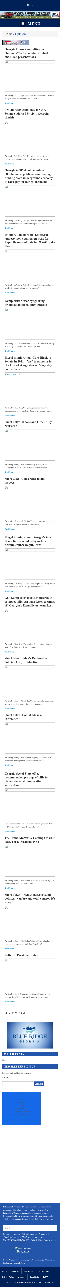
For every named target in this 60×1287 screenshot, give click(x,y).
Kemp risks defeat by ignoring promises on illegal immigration (26, 303)
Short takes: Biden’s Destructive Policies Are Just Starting (26, 660)
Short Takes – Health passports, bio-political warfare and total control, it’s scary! (30, 898)
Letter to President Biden (21, 955)
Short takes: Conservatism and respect (25, 480)
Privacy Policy (8, 1277)
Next (21, 1012)
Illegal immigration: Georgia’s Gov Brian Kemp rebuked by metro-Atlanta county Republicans (28, 541)
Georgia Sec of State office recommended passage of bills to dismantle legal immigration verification (26, 779)
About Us (15, 1271)
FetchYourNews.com (12, 1234)
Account (21, 1277)
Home (8, 34)
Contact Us (28, 1271)
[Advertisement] (30, 1164)
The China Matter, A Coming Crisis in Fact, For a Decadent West (30, 840)
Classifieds (34, 1277)
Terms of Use (43, 1271)
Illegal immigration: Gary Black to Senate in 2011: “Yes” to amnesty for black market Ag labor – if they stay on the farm (29, 363)
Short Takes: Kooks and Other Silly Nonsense (28, 424)
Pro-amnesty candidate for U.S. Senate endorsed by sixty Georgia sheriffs (27, 113)
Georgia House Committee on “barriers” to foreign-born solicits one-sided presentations (27, 53)
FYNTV (45, 1277)
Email (6, 1077)
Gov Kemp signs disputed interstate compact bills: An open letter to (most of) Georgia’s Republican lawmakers (30, 601)
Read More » (10, 103)
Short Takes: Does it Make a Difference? (23, 717)
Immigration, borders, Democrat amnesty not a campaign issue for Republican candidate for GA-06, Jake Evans (30, 240)
